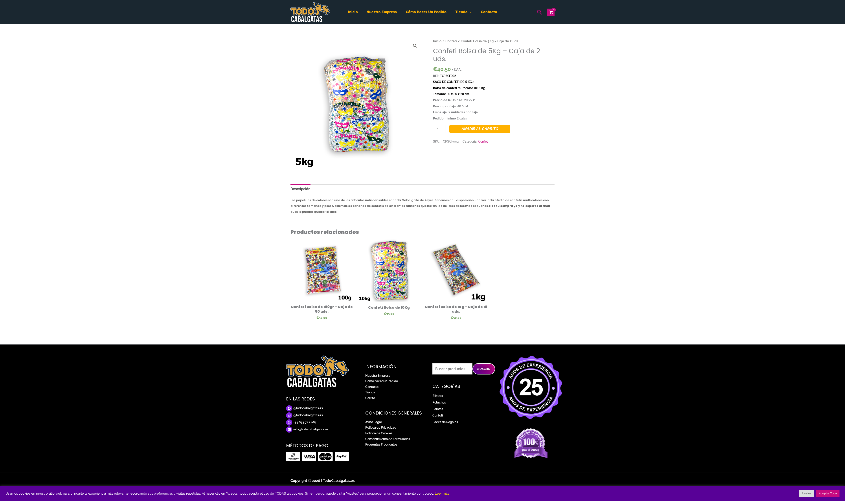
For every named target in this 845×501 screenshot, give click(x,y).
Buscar (483, 369)
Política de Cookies (378, 433)
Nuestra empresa (382, 12)
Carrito (370, 398)
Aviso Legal (373, 422)
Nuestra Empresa (377, 375)
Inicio (353, 12)
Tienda (461, 12)
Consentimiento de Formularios (387, 439)
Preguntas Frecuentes (381, 444)
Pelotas (437, 409)
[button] (539, 12)
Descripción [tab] (300, 189)
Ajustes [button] (806, 493)
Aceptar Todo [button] (828, 493)
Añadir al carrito (479, 129)
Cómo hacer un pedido (426, 12)
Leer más (442, 493)
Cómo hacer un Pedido (381, 381)
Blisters (437, 396)
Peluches (439, 402)
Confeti (451, 41)
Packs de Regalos (445, 422)
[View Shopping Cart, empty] (551, 12)
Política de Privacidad (380, 427)
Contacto (489, 12)
